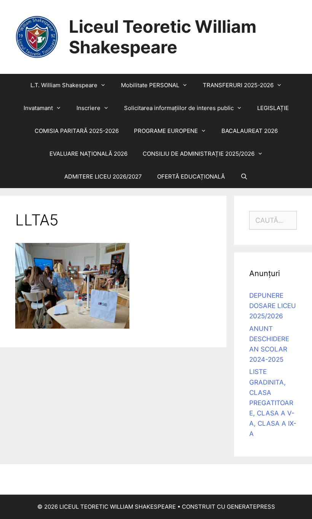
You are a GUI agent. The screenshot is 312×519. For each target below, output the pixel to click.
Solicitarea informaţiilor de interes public (179, 108)
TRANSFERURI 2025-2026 (238, 85)
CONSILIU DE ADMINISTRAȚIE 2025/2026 (199, 153)
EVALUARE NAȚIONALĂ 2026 (88, 153)
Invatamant (38, 108)
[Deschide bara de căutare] (243, 176)
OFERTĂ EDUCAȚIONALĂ (191, 176)
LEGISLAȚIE (273, 108)
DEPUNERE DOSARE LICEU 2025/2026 (272, 306)
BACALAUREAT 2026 (249, 130)
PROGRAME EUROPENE (166, 130)
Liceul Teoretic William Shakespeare (162, 36)
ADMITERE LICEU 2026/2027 (103, 176)
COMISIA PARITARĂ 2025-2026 (77, 130)
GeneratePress (251, 506)
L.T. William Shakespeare (63, 85)
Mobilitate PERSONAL (150, 85)
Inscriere (88, 108)
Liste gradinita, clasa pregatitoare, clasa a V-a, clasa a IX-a (272, 403)
